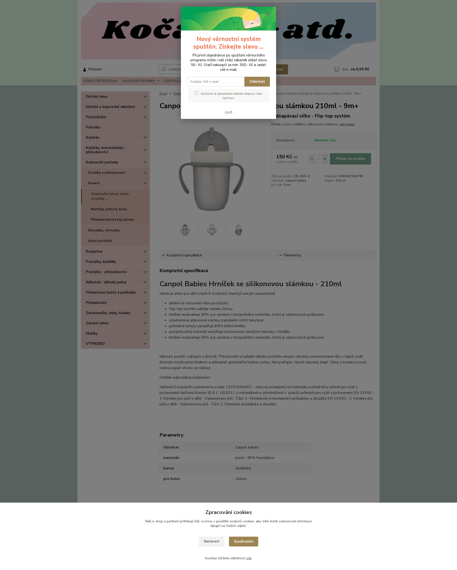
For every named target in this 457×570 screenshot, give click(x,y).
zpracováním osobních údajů (234, 94)
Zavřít (228, 112)
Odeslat (257, 81)
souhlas (207, 521)
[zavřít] (267, 14)
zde (249, 558)
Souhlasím (243, 541)
